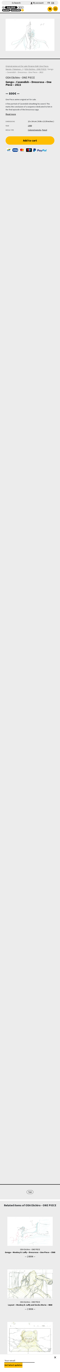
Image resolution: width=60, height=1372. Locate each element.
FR (48, 2)
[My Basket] (49, 9)
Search (17, 2)
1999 (30, 125)
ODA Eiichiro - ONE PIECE (35, 69)
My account (38, 2)
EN (52, 2)
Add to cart (30, 140)
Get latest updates (13, 1365)
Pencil (44, 130)
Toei (30, 1192)
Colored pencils (34, 130)
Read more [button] (11, 114)
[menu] (55, 8)
